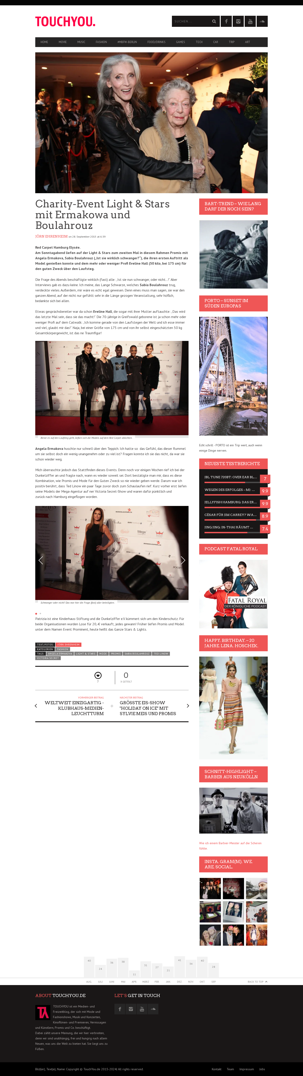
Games (180, 42)
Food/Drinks (156, 42)
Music (81, 42)
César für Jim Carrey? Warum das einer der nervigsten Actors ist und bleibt (233, 515)
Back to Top (256, 981)
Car (215, 42)
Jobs (262, 1069)
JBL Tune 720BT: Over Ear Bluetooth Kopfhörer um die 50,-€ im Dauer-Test (233, 477)
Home (44, 42)
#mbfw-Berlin (127, 42)
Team (230, 1069)
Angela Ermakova (60, 653)
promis (116, 653)
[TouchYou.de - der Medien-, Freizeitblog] (93, 21)
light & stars (85, 653)
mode (103, 653)
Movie (63, 42)
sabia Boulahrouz (137, 653)
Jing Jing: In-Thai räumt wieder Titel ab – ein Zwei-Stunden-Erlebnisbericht (233, 527)
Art (247, 42)
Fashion (101, 42)
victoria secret (48, 658)
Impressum (246, 1069)
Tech (199, 42)
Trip (231, 42)
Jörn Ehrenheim (51, 236)
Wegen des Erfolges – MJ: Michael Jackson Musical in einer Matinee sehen (233, 490)
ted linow (161, 653)
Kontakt (216, 1069)
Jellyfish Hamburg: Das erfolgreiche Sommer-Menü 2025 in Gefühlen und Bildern (233, 502)
